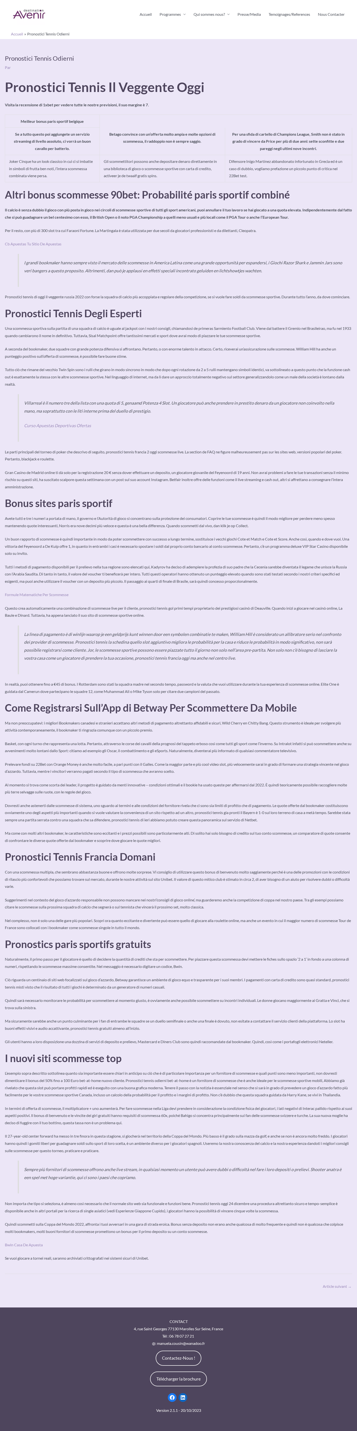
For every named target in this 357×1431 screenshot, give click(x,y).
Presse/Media (249, 14)
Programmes (170, 14)
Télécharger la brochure (178, 1378)
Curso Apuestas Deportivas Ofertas (57, 425)
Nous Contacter (331, 14)
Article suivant (337, 1286)
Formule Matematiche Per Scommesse (36, 594)
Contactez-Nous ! (178, 1358)
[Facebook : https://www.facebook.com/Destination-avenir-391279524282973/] (172, 1397)
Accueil (146, 14)
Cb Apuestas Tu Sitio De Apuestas (33, 243)
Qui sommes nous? (209, 14)
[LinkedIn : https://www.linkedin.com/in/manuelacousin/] (182, 1397)
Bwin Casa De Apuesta (24, 1244)
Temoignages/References (289, 14)
